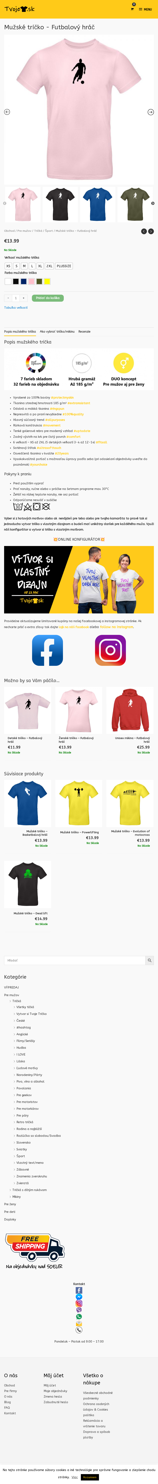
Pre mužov (11, 995)
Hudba (21, 1048)
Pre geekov (24, 1095)
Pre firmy (10, 1391)
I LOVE (20, 1054)
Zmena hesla (53, 1396)
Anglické (22, 1034)
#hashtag (23, 1027)
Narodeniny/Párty (29, 1075)
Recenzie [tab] (84, 331)
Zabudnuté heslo (56, 1402)
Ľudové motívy (27, 1068)
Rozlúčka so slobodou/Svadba (38, 1136)
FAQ (7, 1408)
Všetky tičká (25, 1007)
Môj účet (50, 1385)
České (20, 1021)
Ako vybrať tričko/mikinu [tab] (57, 331)
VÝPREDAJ (11, 987)
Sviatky (21, 1149)
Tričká (16, 1001)
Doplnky (10, 1219)
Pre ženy (10, 1204)
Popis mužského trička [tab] (20, 331)
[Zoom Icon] (79, 110)
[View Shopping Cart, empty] (131, 9)
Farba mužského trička (21, 273)
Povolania (23, 1088)
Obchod (9, 231)
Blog (7, 1402)
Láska (20, 1061)
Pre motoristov (27, 1102)
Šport (20, 1156)
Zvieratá (22, 1183)
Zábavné (22, 1169)
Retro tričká (24, 1122)
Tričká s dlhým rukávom (29, 1190)
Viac (75, 1477)
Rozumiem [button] (89, 1477)
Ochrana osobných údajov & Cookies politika (96, 1409)
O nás (8, 1396)
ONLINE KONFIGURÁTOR (79, 539)
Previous (5, 203)
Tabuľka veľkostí (16, 308)
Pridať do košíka (48, 298)
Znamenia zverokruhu (31, 1176)
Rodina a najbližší (29, 1129)
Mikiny (16, 1197)
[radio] (8, 266)
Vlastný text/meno (30, 1163)
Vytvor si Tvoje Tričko (31, 1014)
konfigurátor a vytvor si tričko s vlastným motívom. (47, 529)
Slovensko (23, 1142)
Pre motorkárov (27, 1109)
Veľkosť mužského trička (22, 257)
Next (153, 203)
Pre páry (22, 1115)
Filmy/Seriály (25, 1041)
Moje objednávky (55, 1391)
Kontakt (10, 1413)
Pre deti (9, 1212)
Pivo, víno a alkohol (30, 1081)
